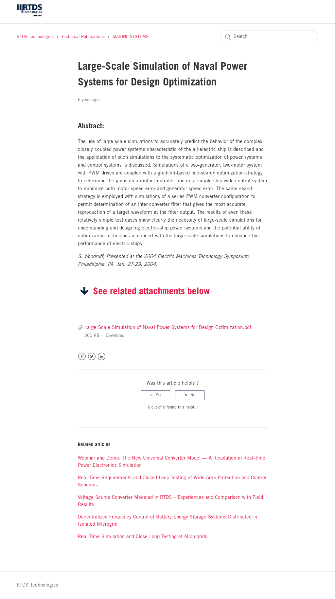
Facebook (82, 357)
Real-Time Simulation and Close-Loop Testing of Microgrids (142, 537)
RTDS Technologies (35, 37)
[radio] (155, 395)
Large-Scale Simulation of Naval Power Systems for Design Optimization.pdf (167, 327)
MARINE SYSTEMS (131, 37)
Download (115, 335)
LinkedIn (101, 357)
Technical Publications (83, 37)
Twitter (92, 357)
